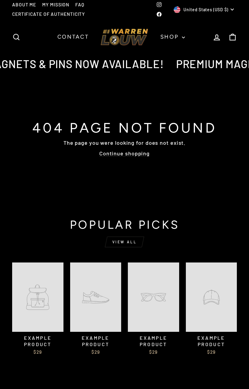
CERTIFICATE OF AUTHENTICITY (48, 14)
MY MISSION (55, 4)
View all (124, 242)
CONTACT (73, 36)
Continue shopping (124, 153)
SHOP (170, 36)
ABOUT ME (24, 4)
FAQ (79, 4)
